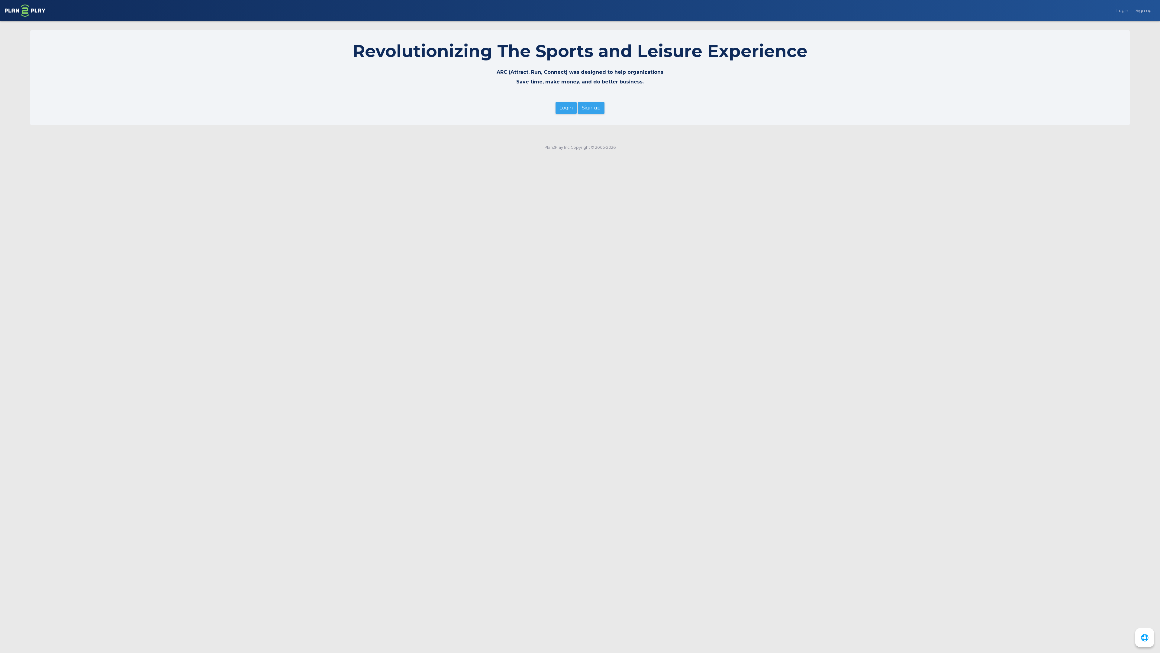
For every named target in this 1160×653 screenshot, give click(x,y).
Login (1122, 10)
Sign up (1144, 10)
